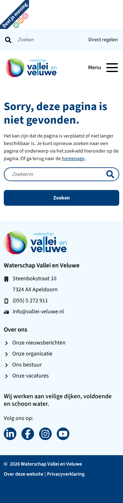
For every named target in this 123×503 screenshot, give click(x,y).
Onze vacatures (30, 375)
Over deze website (23, 474)
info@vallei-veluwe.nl (38, 311)
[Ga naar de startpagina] (35, 242)
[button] (14, 14)
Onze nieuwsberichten (39, 342)
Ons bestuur (27, 364)
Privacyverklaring (66, 474)
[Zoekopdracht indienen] (8, 39)
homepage (73, 158)
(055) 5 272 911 (30, 300)
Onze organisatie (32, 353)
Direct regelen (103, 39)
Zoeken (61, 197)
